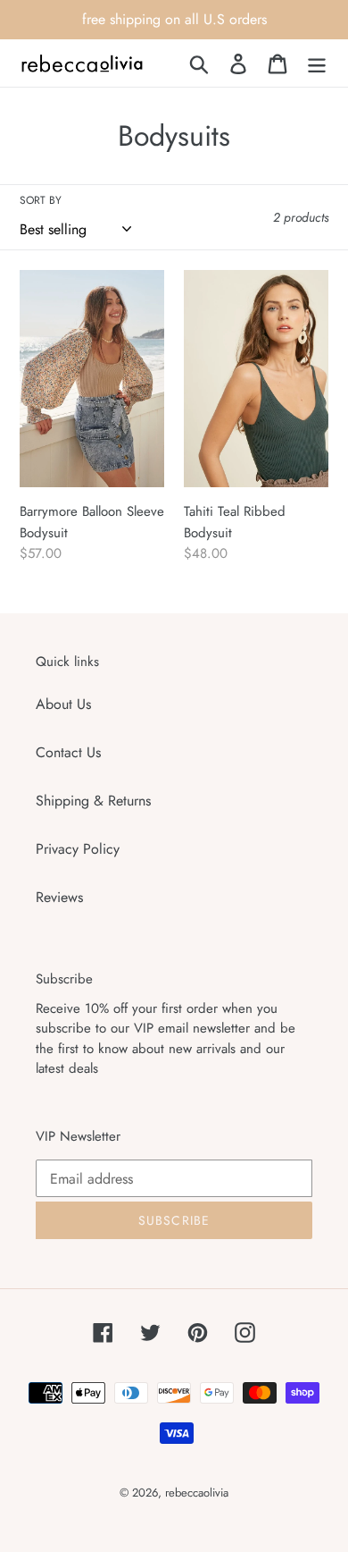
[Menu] (316, 63)
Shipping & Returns (93, 800)
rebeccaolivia (196, 1492)
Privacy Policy (78, 849)
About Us (63, 704)
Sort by (41, 200)
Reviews (59, 897)
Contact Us (68, 752)
